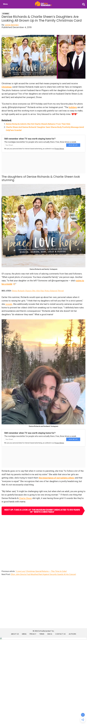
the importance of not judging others (56, 478)
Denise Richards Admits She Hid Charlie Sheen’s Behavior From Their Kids (38, 124)
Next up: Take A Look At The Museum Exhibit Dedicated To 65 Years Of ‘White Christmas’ (42, 510)
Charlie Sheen (25, 498)
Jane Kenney (12, 24)
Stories (6, 14)
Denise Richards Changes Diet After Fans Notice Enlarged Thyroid (38, 290)
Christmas (7, 87)
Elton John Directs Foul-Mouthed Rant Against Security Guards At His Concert (43, 574)
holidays (73, 107)
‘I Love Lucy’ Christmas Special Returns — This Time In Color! (41, 571)
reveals (8, 304)
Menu (5, 4)
